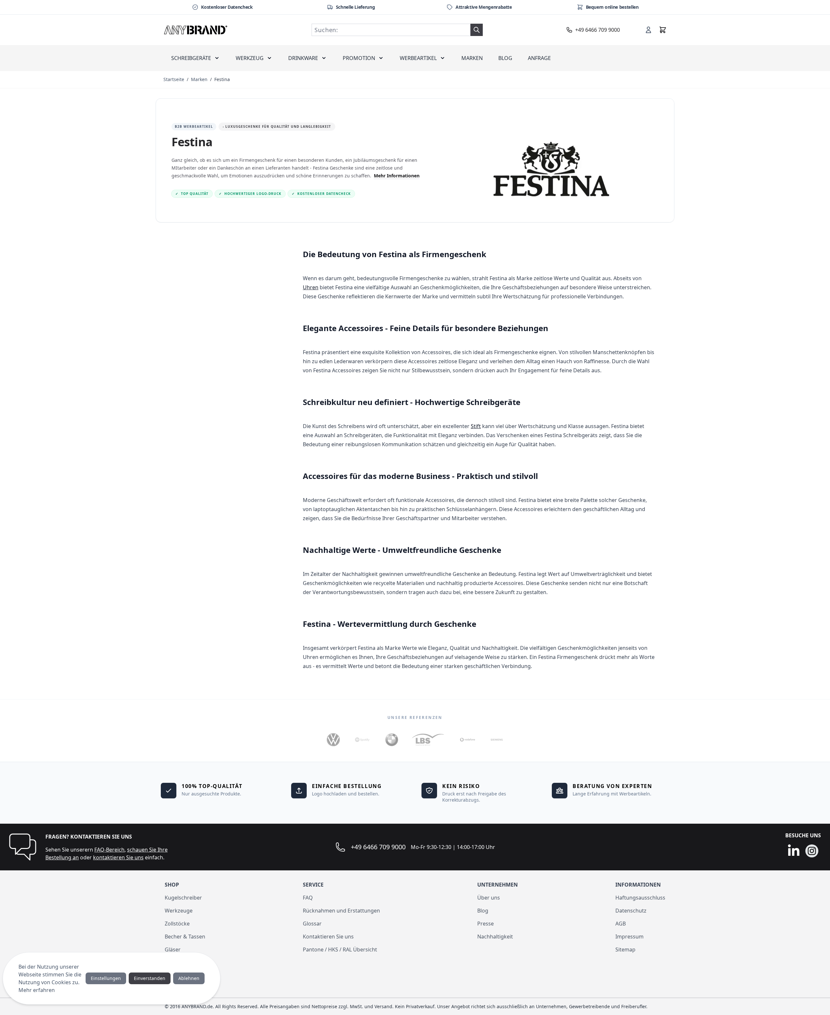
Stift (476, 426)
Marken (472, 58)
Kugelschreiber (183, 897)
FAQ (308, 897)
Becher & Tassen (185, 936)
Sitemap (625, 949)
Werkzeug (250, 58)
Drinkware (303, 58)
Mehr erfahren (36, 990)
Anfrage (539, 58)
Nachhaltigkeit (495, 936)
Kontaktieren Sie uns (328, 936)
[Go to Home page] (195, 29)
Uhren (310, 287)
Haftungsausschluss (640, 897)
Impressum (629, 936)
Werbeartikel (418, 58)
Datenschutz (630, 910)
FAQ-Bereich (109, 849)
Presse (485, 923)
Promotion (359, 58)
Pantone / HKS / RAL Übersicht (340, 949)
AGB (620, 923)
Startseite (173, 79)
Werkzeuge (179, 910)
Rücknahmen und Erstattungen (341, 910)
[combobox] (391, 30)
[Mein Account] (648, 30)
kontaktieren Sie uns (118, 857)
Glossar (312, 923)
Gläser (173, 949)
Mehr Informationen (397, 176)
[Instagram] (811, 850)
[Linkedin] (793, 850)
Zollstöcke (177, 923)
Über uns (488, 897)
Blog (505, 58)
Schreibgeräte (191, 58)
